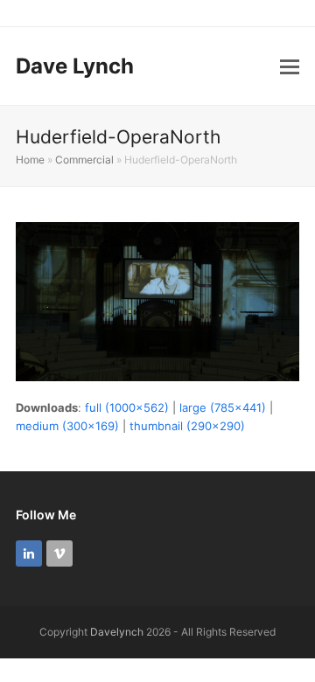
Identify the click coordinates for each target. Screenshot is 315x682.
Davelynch (117, 631)
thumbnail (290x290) (187, 426)
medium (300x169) (67, 426)
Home (30, 159)
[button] (289, 66)
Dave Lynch (75, 66)
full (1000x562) (127, 407)
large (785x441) (222, 407)
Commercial (84, 159)
